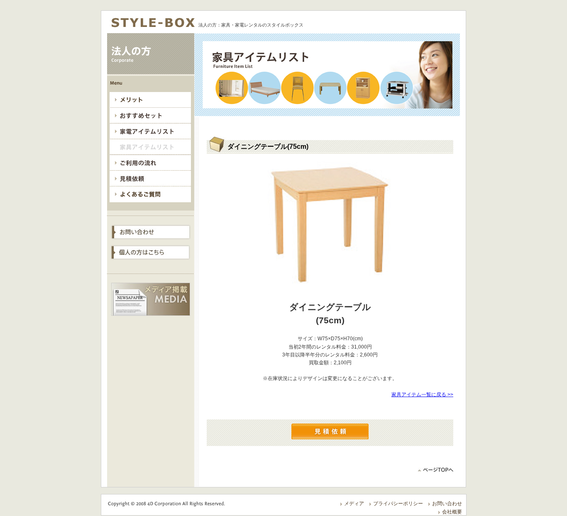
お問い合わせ (447, 503)
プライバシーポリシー (398, 503)
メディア (354, 503)
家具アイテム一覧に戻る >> (422, 394)
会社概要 (452, 512)
